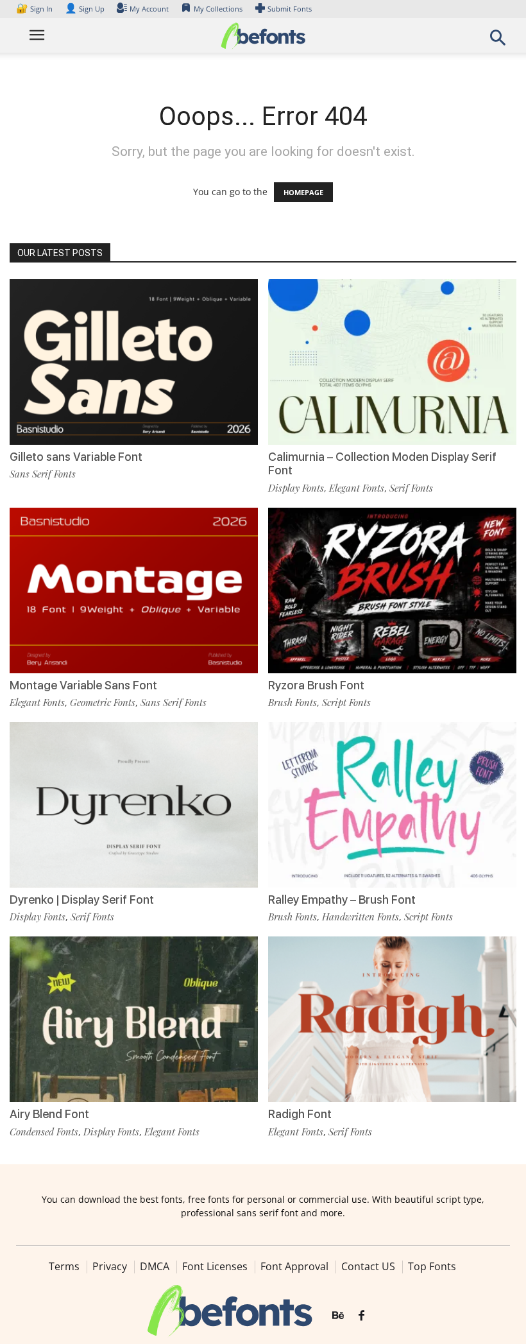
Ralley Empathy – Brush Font (342, 899)
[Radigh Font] (392, 1018)
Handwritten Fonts (360, 916)
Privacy (109, 1266)
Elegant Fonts (356, 487)
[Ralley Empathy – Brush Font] (392, 804)
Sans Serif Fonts (43, 473)
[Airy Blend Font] (134, 1018)
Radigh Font (300, 1114)
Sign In (35, 8)
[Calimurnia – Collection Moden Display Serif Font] (392, 361)
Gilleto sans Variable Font (76, 456)
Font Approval (294, 1266)
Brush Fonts (292, 702)
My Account (149, 8)
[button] (497, 41)
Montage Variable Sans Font (83, 685)
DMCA (154, 1266)
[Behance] (338, 1315)
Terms (64, 1266)
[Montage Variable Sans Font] (134, 589)
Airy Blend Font (49, 1114)
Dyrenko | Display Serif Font (82, 899)
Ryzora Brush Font (316, 685)
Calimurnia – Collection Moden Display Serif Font (382, 464)
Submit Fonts (289, 8)
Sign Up (85, 8)
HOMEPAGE (303, 192)
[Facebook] (361, 1315)
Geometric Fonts (102, 702)
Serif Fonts (411, 487)
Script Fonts (346, 702)
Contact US (368, 1266)
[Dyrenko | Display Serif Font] (134, 804)
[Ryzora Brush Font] (392, 589)
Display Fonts (296, 487)
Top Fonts (432, 1266)
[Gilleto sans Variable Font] (134, 361)
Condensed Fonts (44, 1131)
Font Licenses (215, 1266)
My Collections (218, 8)
